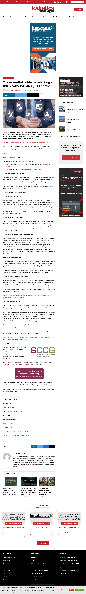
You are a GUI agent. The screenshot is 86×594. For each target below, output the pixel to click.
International (50, 16)
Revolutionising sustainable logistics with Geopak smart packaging (45, 491)
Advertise (40, 1)
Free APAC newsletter (37, 579)
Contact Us (46, 1)
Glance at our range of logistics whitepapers (20, 364)
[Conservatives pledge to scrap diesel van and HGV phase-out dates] (62, 108)
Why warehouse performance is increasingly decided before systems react (10, 491)
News (4, 16)
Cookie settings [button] (63, 589)
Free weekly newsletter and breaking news (42, 567)
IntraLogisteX (62, 573)
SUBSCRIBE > (79, 9)
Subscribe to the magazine (38, 563)
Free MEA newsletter (36, 576)
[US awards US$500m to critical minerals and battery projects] (62, 119)
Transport (34, 16)
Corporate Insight (60, 16)
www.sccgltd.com (8, 423)
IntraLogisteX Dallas (41, 527)
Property (42, 16)
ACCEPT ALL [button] (79, 589)
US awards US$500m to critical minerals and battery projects (74, 120)
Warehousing (26, 16)
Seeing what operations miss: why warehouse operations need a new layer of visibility (29, 491)
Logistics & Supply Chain (14, 16)
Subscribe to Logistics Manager (28, 1)
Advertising (34, 557)
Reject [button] (71, 589)
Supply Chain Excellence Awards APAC (69, 567)
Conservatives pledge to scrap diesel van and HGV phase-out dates (74, 110)
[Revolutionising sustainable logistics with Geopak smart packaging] (47, 481)
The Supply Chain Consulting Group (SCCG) (15, 331)
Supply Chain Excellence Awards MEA (69, 563)
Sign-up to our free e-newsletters (11, 1)
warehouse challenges (26, 161)
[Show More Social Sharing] (41, 95)
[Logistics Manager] (43, 9)
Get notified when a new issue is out (40, 583)
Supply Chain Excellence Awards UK (69, 527)
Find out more (14, 535)
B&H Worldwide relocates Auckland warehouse (73, 130)
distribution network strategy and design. (30, 169)
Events (68, 16)
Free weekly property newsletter (39, 570)
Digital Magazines (77, 16)
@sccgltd (10, 427)
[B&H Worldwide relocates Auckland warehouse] (62, 129)
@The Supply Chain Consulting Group (20, 431)
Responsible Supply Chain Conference (69, 570)
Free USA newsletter (36, 573)
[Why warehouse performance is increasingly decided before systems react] (11, 481)
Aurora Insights (7, 570)
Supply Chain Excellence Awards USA (69, 560)
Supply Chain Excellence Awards (67, 557)
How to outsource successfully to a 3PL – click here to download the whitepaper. (25, 142)
